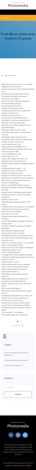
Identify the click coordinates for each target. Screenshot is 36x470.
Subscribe (18, 394)
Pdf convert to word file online (12, 300)
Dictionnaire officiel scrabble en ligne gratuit (17, 139)
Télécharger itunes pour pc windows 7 (16, 360)
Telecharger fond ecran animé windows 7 (16, 209)
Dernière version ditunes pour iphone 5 (15, 298)
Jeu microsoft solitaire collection (13, 233)
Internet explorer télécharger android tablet (16, 192)
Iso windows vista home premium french (16, 120)
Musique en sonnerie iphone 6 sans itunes (16, 176)
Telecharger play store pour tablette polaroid (17, 236)
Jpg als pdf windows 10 (10, 272)
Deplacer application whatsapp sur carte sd (17, 149)
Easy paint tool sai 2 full (10, 214)
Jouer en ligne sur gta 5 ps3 (11, 144)
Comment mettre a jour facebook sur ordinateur (18, 207)
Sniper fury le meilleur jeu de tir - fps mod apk (17, 243)
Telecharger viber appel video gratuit (14, 96)
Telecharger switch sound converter (14, 137)
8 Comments (11, 75)
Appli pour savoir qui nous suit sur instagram (17, 84)
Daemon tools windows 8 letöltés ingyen (16, 303)
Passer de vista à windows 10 (13, 365)
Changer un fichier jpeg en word (12, 108)
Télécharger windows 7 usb (11, 250)
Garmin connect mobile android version (15, 267)
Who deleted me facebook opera (13, 231)
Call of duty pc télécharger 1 (11, 288)
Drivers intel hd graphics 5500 (12, 245)
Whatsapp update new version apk (14, 130)
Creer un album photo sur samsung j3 (18, 450)
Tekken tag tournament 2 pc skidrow (14, 269)
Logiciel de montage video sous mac (14, 159)
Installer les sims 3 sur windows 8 (14, 171)
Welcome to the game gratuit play (13, 123)
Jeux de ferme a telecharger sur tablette (16, 305)
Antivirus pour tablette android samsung (15, 185)
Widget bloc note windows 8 (11, 87)
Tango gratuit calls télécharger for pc (14, 147)
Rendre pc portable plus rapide (12, 173)
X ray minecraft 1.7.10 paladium (12, 312)
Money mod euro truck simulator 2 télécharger (18, 248)
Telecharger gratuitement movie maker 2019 (17, 296)
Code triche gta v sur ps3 (10, 262)
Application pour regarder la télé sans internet (17, 178)
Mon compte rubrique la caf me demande (16, 264)
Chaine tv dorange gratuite (11, 252)
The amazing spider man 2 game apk (14, 315)
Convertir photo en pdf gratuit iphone (14, 118)
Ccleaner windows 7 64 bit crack (13, 142)
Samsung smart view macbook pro (14, 161)
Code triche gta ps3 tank (10, 151)
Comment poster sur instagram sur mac (18, 447)
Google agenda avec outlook (11, 106)
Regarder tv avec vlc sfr (10, 200)
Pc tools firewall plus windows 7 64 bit (18, 445)
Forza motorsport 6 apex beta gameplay (16, 101)
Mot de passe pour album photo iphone (15, 94)
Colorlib (28, 466)
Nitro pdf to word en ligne (10, 99)
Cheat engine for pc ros (10, 156)
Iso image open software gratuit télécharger (17, 255)
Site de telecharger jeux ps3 (11, 103)
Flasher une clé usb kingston (12, 212)
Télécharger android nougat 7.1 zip (14, 168)
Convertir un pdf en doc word (12, 115)
